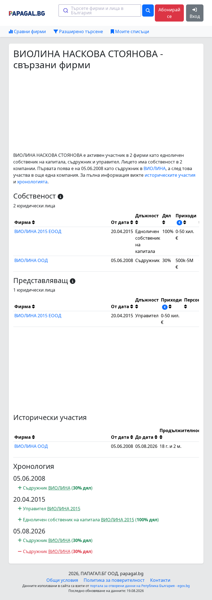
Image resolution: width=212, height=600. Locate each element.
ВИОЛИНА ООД (31, 260)
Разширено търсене (80, 31)
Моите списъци (131, 31)
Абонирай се (169, 13)
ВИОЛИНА (155, 168)
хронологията (32, 182)
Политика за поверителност (114, 580)
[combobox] (100, 10)
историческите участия (170, 175)
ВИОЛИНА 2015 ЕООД (37, 231)
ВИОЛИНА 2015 (63, 509)
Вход (195, 16)
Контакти (160, 580)
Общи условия (62, 580)
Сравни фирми (29, 31)
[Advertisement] (106, 111)
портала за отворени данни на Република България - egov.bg (140, 585)
